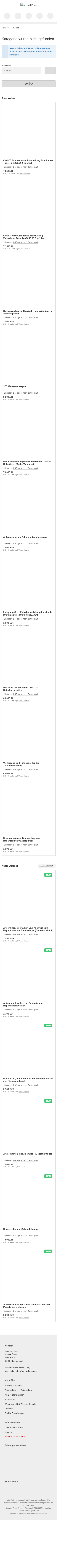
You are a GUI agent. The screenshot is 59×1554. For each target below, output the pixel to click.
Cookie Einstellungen (14, 1413)
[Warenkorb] (39, 16)
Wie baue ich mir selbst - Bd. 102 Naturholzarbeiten (20, 688)
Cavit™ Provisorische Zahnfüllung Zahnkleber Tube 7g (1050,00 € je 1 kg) (28, 161)
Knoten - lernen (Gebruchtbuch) (20, 1229)
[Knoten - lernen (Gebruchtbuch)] (28, 1199)
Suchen (50, 70)
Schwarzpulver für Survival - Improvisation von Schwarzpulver (28, 312)
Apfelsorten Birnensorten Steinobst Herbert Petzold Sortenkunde (26, 1305)
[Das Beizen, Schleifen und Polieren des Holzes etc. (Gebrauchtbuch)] (28, 1049)
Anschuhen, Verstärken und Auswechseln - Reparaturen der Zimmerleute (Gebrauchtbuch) (28, 929)
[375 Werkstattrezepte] (28, 357)
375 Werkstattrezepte (14, 386)
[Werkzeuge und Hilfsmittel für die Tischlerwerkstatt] (28, 733)
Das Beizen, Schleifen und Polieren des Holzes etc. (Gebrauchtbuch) (28, 1079)
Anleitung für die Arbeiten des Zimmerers (25, 537)
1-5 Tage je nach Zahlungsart (25, 167)
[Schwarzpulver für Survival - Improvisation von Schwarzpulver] (28, 281)
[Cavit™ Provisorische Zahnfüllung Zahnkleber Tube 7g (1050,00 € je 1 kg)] (28, 131)
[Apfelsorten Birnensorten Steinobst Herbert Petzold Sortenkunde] (28, 1275)
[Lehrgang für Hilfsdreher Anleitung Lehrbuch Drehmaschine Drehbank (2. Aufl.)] (28, 583)
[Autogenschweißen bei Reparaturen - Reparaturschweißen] (28, 973)
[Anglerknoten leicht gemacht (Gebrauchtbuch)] (28, 1124)
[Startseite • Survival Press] (28, 5)
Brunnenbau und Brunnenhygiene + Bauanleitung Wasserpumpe (22, 839)
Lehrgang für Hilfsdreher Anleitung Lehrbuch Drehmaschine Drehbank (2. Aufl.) (27, 613)
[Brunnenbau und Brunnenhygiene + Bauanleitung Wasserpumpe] (28, 809)
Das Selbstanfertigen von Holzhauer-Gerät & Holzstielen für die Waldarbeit (27, 462)
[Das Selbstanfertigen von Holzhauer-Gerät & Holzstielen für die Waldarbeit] (28, 432)
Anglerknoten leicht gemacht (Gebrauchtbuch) (28, 1153)
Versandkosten (24, 173)
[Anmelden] (29, 16)
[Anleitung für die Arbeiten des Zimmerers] (28, 507)
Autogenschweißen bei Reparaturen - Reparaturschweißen (23, 1004)
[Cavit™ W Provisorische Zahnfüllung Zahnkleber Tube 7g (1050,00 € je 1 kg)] (28, 206)
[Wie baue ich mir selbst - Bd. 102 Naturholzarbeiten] (28, 658)
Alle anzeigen (46, 866)
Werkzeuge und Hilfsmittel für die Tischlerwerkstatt (21, 764)
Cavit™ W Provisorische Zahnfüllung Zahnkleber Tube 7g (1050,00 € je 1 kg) (24, 236)
